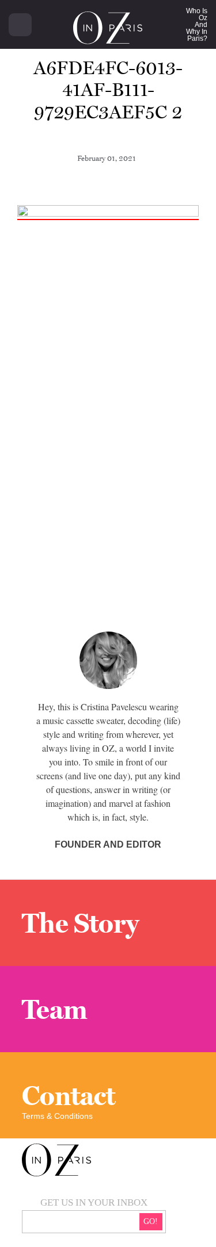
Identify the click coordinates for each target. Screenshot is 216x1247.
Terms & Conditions (57, 1116)
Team (55, 1009)
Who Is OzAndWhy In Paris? (196, 25)
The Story (80, 923)
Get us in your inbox (93, 1202)
